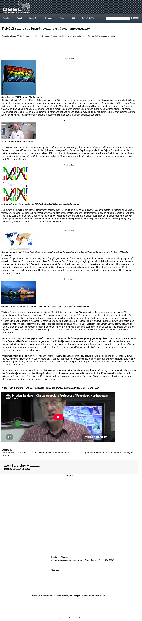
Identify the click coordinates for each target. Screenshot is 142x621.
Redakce (6, 18)
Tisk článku (69, 476)
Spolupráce (33, 18)
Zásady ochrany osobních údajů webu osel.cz (71, 618)
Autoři (19, 18)
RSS (73, 18)
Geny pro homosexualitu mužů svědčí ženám (66, 560)
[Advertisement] (69, 499)
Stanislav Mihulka (26, 465)
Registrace (48, 18)
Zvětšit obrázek (69, 58)
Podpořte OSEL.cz (88, 18)
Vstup (62, 18)
